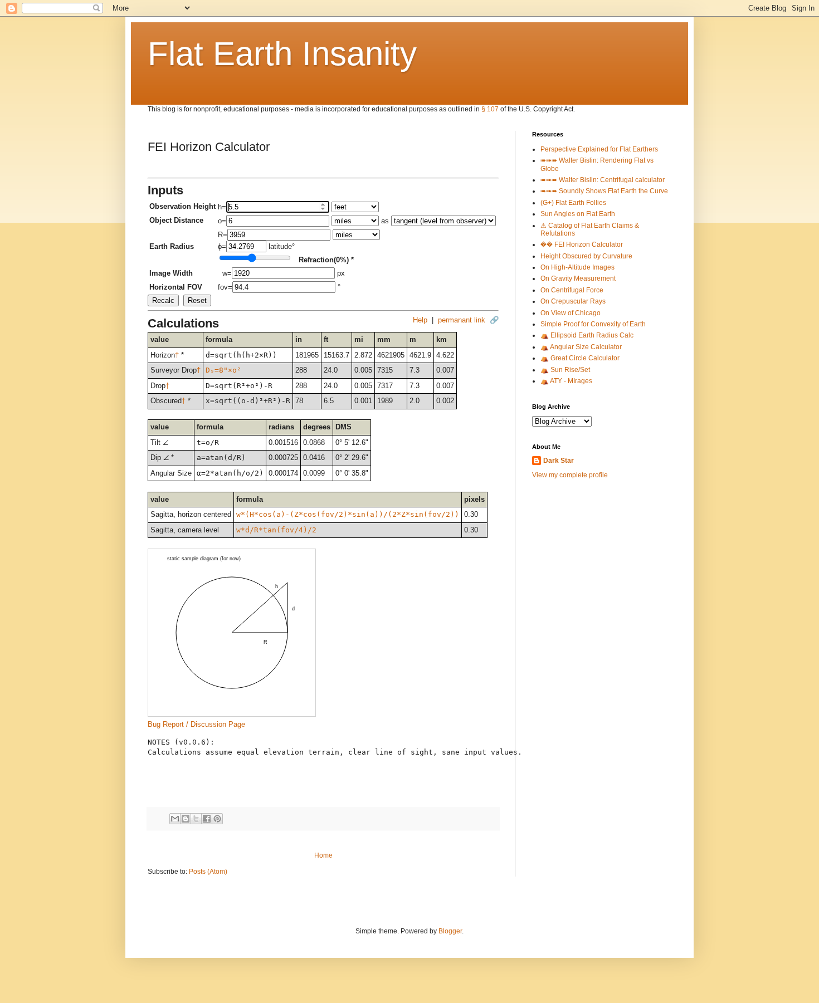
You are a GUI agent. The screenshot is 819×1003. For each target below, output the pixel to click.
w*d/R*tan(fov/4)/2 (276, 530)
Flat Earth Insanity (282, 53)
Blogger (450, 931)
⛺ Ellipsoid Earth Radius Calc (586, 335)
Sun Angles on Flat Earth (577, 214)
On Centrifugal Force (571, 290)
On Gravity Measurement (578, 278)
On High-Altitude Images (577, 267)
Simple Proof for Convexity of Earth (593, 324)
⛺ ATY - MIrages (566, 381)
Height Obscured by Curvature (586, 256)
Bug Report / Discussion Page (196, 724)
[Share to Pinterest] (217, 818)
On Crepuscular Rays (573, 301)
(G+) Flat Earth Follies (573, 203)
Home (323, 855)
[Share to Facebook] (206, 818)
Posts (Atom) (208, 871)
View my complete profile (570, 475)
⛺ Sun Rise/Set (565, 370)
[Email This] (175, 818)
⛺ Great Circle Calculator (580, 358)
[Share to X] (196, 818)
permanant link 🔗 (468, 320)
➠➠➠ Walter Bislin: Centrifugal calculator (602, 180)
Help (420, 320)
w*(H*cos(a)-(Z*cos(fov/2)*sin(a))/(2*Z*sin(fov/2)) (347, 514)
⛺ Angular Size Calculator (581, 347)
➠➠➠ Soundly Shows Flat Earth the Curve (604, 191)
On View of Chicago (570, 313)
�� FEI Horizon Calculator (581, 244)
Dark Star (558, 460)
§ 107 (490, 109)
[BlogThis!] (185, 818)
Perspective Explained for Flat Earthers (599, 149)
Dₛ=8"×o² (223, 370)
